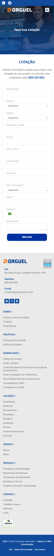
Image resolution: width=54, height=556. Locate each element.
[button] (47, 10)
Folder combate (10, 363)
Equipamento (12, 89)
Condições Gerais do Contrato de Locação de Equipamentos (25, 369)
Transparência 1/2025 (13, 387)
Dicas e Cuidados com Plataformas (20, 374)
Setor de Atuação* (15, 185)
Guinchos (7, 435)
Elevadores (8, 414)
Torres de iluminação (13, 431)
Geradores (8, 423)
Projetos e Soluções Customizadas (19, 485)
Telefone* (11, 209)
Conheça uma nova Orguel (16, 317)
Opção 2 (10, 101)
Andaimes (8, 406)
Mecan (6, 450)
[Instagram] (12, 301)
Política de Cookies (12, 344)
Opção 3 (10, 113)
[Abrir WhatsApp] (47, 550)
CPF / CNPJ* (12, 149)
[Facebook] (6, 301)
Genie (6, 454)
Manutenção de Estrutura (15, 473)
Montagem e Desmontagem (16, 468)
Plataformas (9, 401)
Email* (9, 197)
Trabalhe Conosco (12, 504)
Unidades (7, 500)
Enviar (27, 237)
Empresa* (11, 173)
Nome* (9, 137)
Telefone (9, 279)
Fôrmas (6, 427)
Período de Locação (15, 125)
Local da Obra (12, 161)
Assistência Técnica (12, 481)
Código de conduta (12, 359)
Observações (12, 221)
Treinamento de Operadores (16, 477)
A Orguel (7, 321)
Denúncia (8, 508)
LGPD (6, 513)
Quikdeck (7, 418)
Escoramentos (10, 410)
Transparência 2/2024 (13, 383)
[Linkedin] (17, 301)
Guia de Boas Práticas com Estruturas (21, 379)
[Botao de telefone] (4, 3)
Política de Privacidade (14, 340)
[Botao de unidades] (10, 3)
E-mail (7, 288)
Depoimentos (9, 326)
